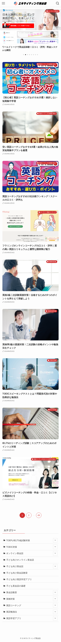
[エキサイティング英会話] (31, 3)
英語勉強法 (11, 612)
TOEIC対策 (11, 547)
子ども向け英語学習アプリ (19, 579)
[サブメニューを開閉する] (55, 540)
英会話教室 (11, 592)
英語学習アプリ (13, 618)
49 (39, 515)
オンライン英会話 (14, 553)
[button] (23, 54)
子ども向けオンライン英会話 (20, 560)
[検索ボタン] (57, 3)
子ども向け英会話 (14, 566)
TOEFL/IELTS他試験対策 (18, 540)
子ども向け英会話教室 (17, 573)
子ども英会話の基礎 (15, 586)
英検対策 (10, 599)
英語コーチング (13, 605)
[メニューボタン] (3, 3)
